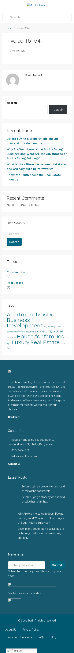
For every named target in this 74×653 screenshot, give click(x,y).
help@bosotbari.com (24, 456)
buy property (49, 326)
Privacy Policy (30, 629)
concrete (60, 326)
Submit (57, 565)
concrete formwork (16, 332)
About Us (10, 629)
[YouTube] (44, 646)
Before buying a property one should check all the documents (32, 141)
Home (9, 28)
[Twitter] (24, 646)
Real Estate (15, 283)
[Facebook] (17, 646)
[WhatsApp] (50, 646)
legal (9, 343)
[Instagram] (30, 646)
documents (31, 332)
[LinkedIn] (37, 646)
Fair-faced (11, 337)
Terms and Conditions (18, 637)
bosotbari (46, 315)
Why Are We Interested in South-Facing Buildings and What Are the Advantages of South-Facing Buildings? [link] (41, 518)
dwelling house (50, 331)
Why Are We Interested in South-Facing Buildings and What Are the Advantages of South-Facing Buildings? (37, 154)
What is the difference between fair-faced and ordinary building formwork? (37, 167)
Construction (16, 272)
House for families (40, 336)
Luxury (20, 342)
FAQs (41, 637)
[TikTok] (57, 646)
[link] (13, 489)
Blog (53, 637)
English (17, 650)
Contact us (14, 463)
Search (12, 103)
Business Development (25, 323)
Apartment (21, 314)
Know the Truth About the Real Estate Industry (34, 177)
